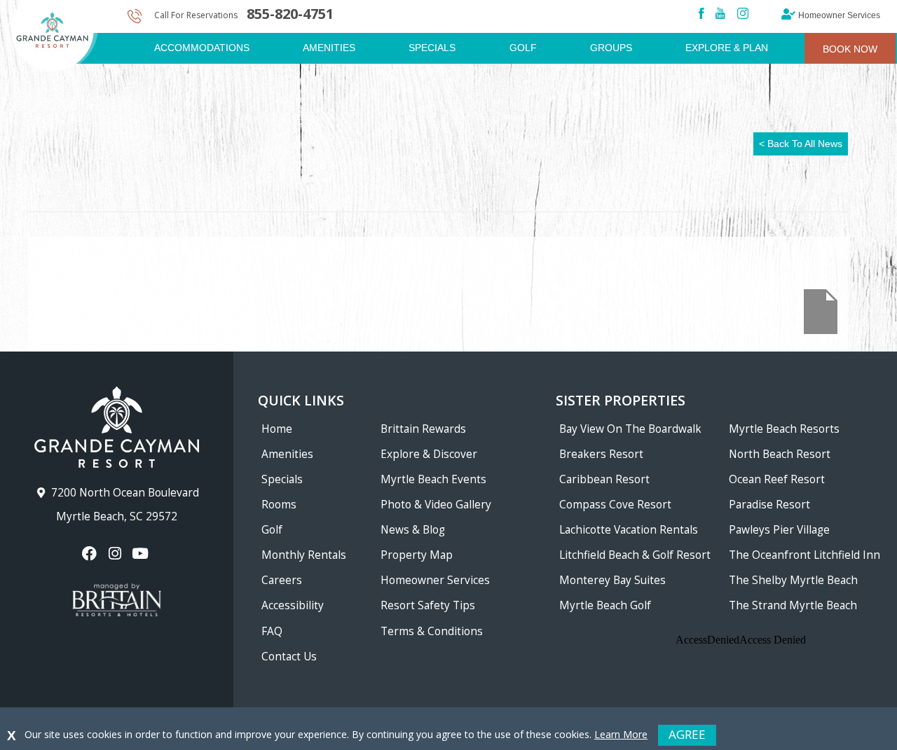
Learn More (621, 734)
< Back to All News (800, 143)
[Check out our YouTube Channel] (142, 553)
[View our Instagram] (117, 553)
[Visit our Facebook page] (91, 553)
